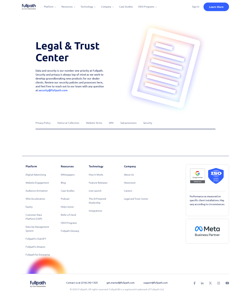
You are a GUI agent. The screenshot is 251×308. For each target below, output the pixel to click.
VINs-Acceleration (35, 198)
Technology (87, 6)
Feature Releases (98, 182)
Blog (63, 182)
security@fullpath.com (53, 90)
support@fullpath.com (155, 282)
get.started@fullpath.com (121, 282)
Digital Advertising (36, 174)
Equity (29, 206)
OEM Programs (146, 6)
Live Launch (95, 190)
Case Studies (126, 6)
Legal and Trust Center (136, 198)
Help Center (67, 206)
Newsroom (130, 182)
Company (106, 6)
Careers (128, 190)
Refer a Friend (68, 214)
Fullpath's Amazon (35, 246)
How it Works (96, 174)
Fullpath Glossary (70, 231)
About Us (129, 174)
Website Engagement (37, 182)
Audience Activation (37, 190)
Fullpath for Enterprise (38, 254)
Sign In (195, 6)
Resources (67, 6)
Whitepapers (68, 174)
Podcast (65, 198)
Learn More (216, 6)
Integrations (95, 210)
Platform (48, 6)
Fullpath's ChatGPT (36, 238)
